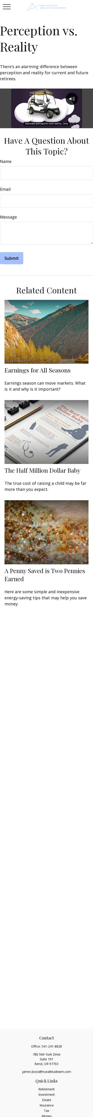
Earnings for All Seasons (38, 370)
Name (6, 161)
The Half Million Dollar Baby (42, 470)
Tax (46, 1110)
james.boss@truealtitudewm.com (46, 1071)
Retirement (46, 1089)
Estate (46, 1100)
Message (8, 217)
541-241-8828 (52, 1046)
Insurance (47, 1105)
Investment (46, 1094)
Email (5, 189)
